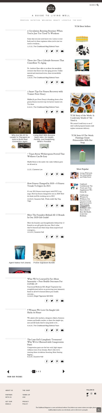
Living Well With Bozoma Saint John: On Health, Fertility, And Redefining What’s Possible (44, 138)
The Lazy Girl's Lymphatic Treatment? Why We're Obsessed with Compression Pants (45, 342)
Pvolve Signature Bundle (44, 263)
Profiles (24, 20)
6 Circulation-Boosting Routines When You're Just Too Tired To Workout (45, 32)
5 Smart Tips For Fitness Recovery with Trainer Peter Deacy (45, 92)
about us (9, 390)
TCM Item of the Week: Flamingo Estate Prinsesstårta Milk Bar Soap (82, 139)
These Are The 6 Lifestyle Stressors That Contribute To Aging (45, 61)
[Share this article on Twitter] (51, 51)
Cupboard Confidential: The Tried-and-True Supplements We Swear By (86, 188)
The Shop (77, 20)
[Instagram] (91, 393)
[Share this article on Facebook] (46, 51)
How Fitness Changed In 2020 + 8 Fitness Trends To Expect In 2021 (45, 184)
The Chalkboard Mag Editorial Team (46, 46)
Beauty (57, 20)
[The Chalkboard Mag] (51, 8)
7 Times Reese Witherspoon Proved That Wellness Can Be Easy (46, 155)
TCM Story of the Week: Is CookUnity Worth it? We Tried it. (82, 118)
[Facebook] (95, 393)
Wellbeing (47, 20)
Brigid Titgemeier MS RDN (43, 296)
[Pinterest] (87, 396)
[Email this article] (62, 51)
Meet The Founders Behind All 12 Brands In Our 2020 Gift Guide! (46, 216)
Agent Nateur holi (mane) (20, 263)
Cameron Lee (37, 169)
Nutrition (35, 20)
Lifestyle (66, 20)
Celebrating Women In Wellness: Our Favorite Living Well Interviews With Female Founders (86, 201)
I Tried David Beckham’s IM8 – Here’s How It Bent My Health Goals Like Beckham (86, 211)
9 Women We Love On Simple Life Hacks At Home (43, 311)
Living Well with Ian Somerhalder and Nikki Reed (86, 175)
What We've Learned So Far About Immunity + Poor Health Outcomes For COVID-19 (45, 281)
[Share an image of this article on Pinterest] (57, 51)
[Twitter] (87, 393)
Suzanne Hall (39, 199)
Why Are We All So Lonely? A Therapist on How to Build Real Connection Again (20, 138)
